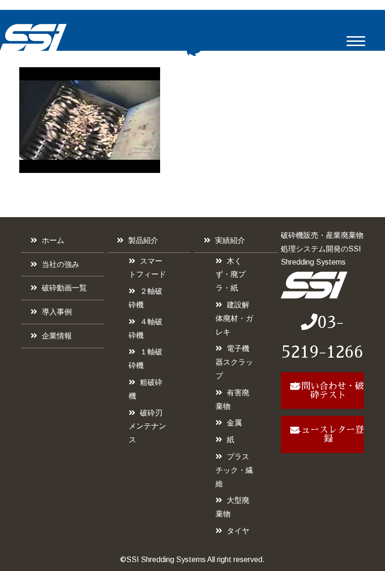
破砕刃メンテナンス (147, 426)
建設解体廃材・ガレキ (234, 318)
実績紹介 (230, 240)
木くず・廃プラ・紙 (231, 274)
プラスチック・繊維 (234, 470)
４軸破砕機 (145, 328)
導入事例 (57, 312)
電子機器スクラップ (234, 362)
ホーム (53, 240)
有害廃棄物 (232, 399)
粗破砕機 (145, 389)
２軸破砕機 (145, 298)
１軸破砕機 (145, 358)
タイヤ (238, 531)
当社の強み (60, 264)
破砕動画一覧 (64, 288)
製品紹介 (143, 240)
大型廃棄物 (232, 507)
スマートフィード (147, 268)
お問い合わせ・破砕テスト (328, 390)
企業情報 (57, 336)
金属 (234, 423)
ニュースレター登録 (328, 434)
